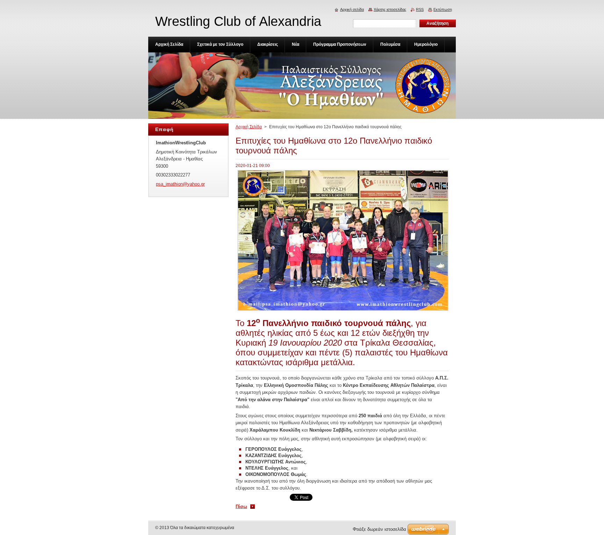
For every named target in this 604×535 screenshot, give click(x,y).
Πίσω (241, 506)
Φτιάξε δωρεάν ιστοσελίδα (379, 529)
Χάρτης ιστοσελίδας (390, 9)
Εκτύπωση (442, 9)
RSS (420, 9)
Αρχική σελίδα (352, 9)
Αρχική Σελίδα (249, 127)
